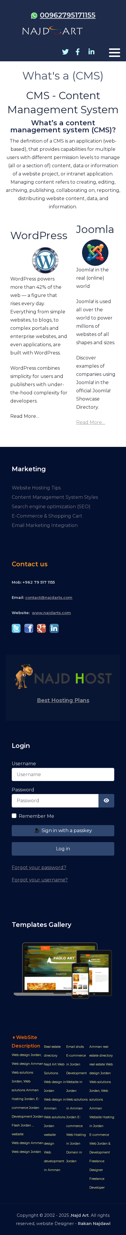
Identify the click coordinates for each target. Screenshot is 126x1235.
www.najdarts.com (51, 612)
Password (23, 790)
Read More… (90, 422)
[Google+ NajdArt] (41, 628)
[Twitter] (64, 52)
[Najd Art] (53, 30)
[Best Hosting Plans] (63, 676)
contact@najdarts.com (48, 597)
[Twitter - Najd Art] (16, 628)
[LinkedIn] (91, 52)
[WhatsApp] (34, 15)
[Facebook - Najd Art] (28, 628)
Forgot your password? (39, 867)
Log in (63, 849)
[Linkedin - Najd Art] (54, 628)
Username (24, 763)
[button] (114, 52)
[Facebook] (77, 52)
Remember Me (36, 816)
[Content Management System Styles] (63, 970)
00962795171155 (68, 15)
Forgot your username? (40, 880)
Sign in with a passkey (66, 830)
